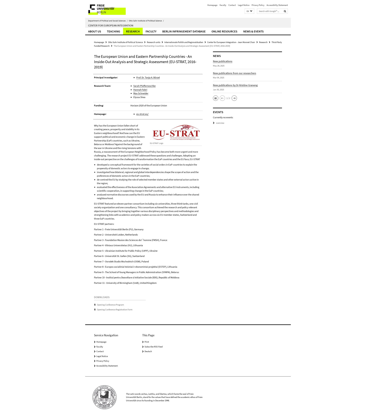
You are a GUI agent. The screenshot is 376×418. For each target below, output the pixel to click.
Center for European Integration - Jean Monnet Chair (231, 42)
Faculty (223, 5)
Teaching (113, 31)
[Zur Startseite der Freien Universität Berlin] (109, 9)
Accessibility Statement (277, 5)
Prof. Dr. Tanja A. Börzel (148, 77)
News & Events (253, 31)
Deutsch (148, 351)
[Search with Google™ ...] (285, 11)
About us (94, 31)
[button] (249, 11)
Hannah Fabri (140, 89)
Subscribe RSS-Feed (154, 346)
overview (220, 122)
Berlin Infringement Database (184, 31)
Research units (153, 42)
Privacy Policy (258, 5)
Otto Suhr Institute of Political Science (146, 21)
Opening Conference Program (110, 304)
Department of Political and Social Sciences (108, 21)
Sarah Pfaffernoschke (144, 85)
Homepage (212, 5)
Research (133, 31)
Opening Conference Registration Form (114, 309)
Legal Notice (243, 5)
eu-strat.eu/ (142, 114)
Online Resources (224, 31)
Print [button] (147, 341)
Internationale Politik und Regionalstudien (183, 42)
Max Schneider (140, 93)
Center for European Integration (110, 25)
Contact (232, 5)
